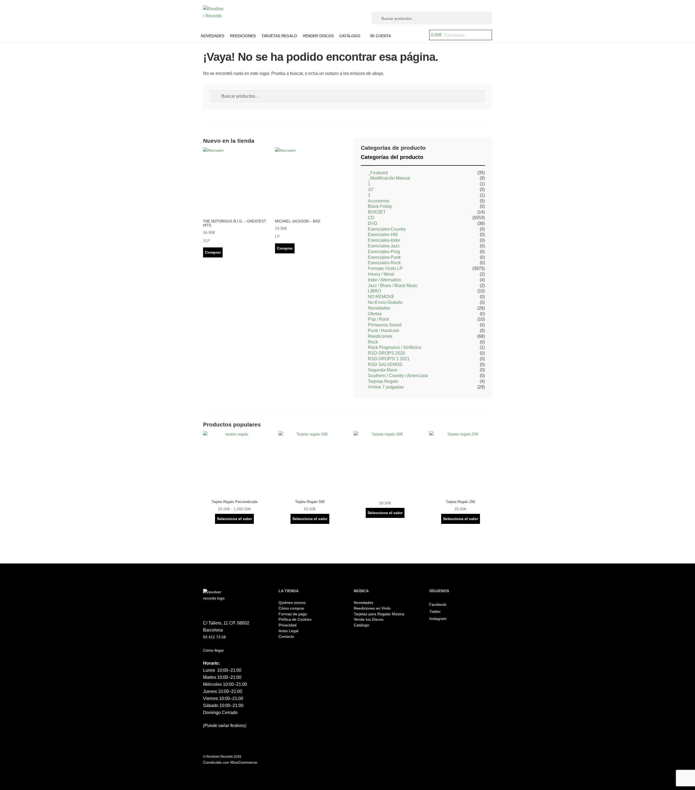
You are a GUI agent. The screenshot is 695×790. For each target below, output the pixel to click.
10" (371, 189)
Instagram (438, 618)
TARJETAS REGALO (279, 36)
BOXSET (377, 212)
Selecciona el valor (234, 519)
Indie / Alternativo (384, 280)
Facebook (437, 604)
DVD (372, 223)
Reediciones (380, 336)
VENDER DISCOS (318, 36)
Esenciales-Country (387, 229)
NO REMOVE (381, 296)
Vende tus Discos (368, 619)
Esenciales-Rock (384, 262)
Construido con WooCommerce (230, 762)
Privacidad (287, 625)
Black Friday (380, 206)
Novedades (379, 308)
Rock (373, 342)
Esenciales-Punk (384, 257)
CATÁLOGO (349, 36)
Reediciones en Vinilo (372, 608)
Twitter (435, 611)
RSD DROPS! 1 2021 (389, 358)
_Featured (378, 172)
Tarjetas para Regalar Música (379, 614)
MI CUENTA (380, 36)
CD (371, 217)
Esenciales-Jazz (384, 246)
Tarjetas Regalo (383, 381)
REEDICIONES (243, 36)
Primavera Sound (385, 325)
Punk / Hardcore (383, 330)
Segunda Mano (382, 370)
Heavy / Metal (381, 274)
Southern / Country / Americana (398, 375)
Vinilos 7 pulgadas (386, 387)
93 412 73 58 (214, 637)
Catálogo (361, 625)
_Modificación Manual (389, 178)
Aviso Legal (288, 631)
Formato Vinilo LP (385, 268)
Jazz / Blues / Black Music (393, 285)
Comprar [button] (213, 252)
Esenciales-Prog (384, 251)
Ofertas (375, 313)
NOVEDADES (212, 36)
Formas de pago (293, 614)
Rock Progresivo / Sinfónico (394, 347)
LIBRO (374, 291)
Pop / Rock (378, 319)
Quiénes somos (292, 602)
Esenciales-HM (382, 234)
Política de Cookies (295, 619)
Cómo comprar (291, 608)
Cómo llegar (213, 650)
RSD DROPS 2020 (386, 353)
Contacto (286, 636)
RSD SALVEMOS (385, 364)
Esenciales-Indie (384, 240)
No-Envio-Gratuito (385, 302)
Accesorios (378, 201)
